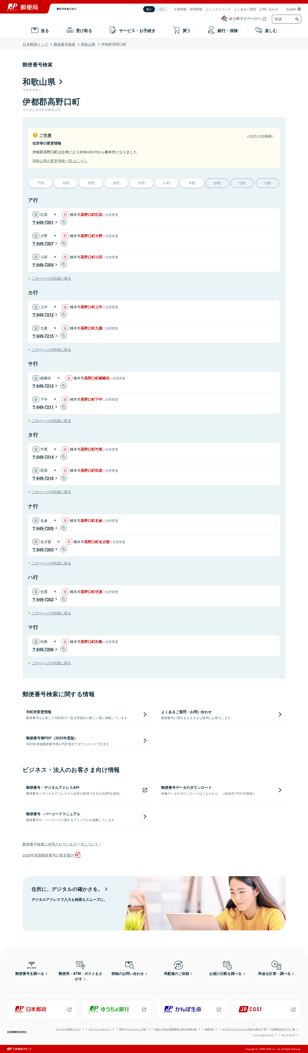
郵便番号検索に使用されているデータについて (60, 844)
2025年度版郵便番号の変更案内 (48, 855)
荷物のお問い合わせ (127, 973)
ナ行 (141, 182)
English (291, 9)
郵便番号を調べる (29, 973)
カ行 (65, 182)
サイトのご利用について (68, 1029)
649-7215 (45, 336)
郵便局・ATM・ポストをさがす (80, 976)
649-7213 (45, 386)
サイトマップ (288, 1034)
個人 (149, 9)
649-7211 (45, 407)
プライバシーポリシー (100, 1029)
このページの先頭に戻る (51, 278)
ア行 (40, 182)
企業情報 (180, 9)
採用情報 (196, 9)
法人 (162, 9)
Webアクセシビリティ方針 (132, 1029)
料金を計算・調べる (274, 973)
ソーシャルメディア (263, 1034)
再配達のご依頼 (176, 973)
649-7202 (45, 599)
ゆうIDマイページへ (245, 18)
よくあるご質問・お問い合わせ (256, 9)
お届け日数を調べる (225, 973)
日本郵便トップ (35, 44)
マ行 (191, 182)
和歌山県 (88, 44)
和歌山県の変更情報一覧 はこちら (59, 160)
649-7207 (45, 243)
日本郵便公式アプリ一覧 (282, 1029)
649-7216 (45, 478)
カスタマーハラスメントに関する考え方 (242, 1029)
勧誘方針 (209, 1029)
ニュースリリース (218, 9)
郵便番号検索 (64, 44)
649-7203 (45, 549)
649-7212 (45, 315)
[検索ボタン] (297, 19)
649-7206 (45, 649)
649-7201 (45, 222)
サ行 (91, 182)
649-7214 (45, 457)
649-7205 (45, 528)
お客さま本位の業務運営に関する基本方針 (175, 1029)
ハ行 (166, 182)
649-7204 (45, 265)
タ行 (116, 182)
